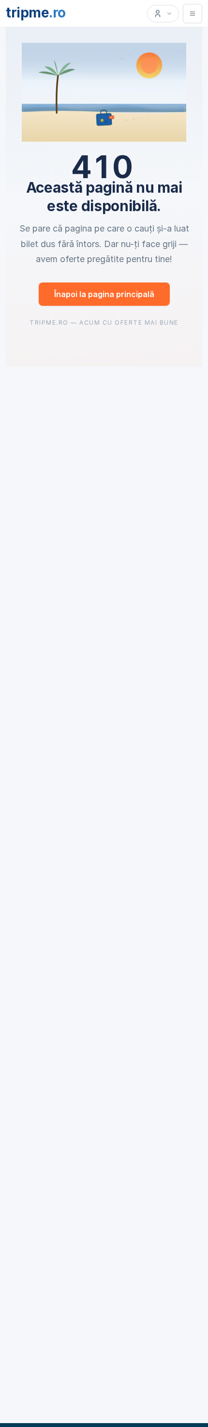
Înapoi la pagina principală (104, 294)
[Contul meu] (163, 13)
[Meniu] (192, 13)
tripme (36, 12)
